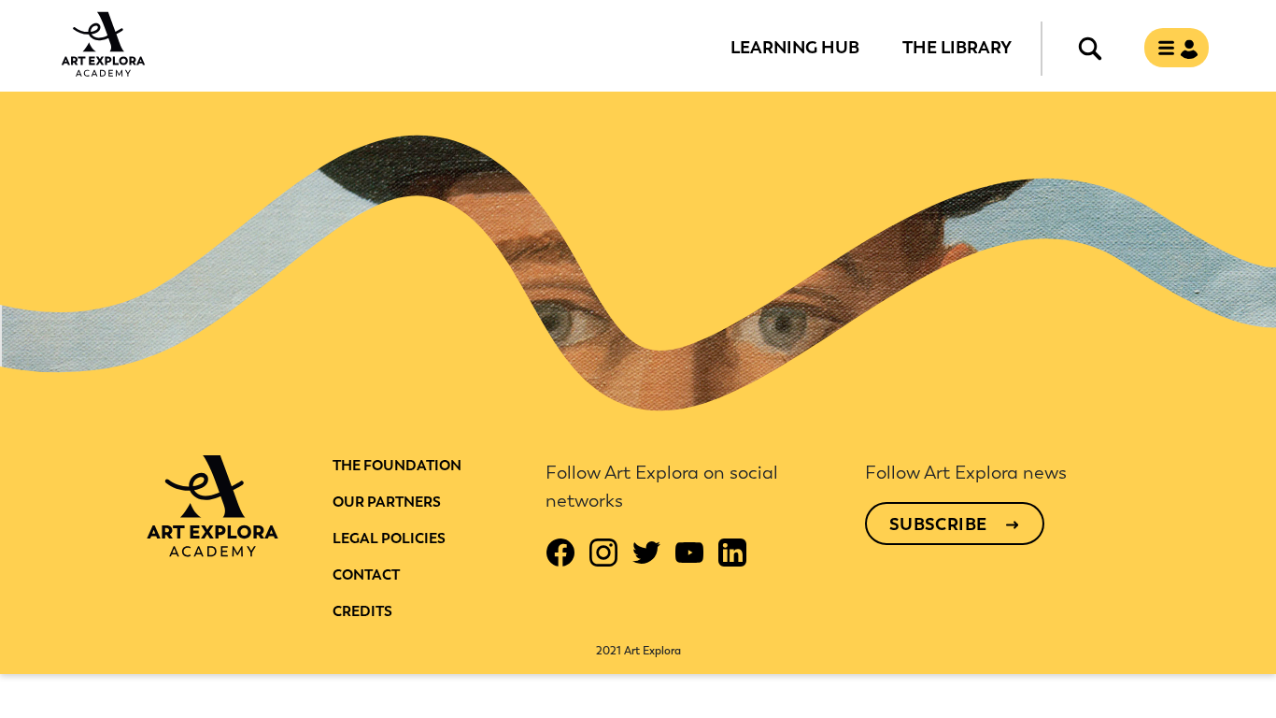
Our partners (387, 502)
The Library (957, 46)
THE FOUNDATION (397, 465)
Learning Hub (794, 46)
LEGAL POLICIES (389, 538)
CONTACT (366, 575)
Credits (362, 611)
